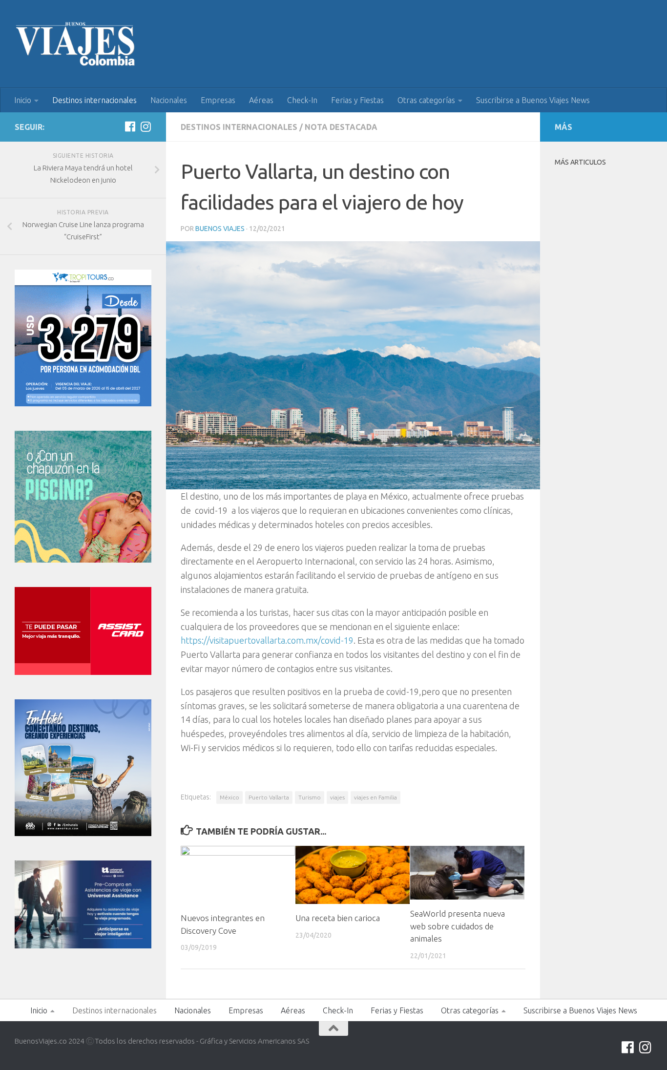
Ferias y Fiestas (357, 100)
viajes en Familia (375, 797)
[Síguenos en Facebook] (130, 126)
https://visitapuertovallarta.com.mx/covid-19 (267, 640)
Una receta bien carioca (337, 918)
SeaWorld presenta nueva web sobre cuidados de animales (457, 926)
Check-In (302, 100)
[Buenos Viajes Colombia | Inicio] (76, 44)
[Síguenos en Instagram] (145, 126)
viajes (337, 797)
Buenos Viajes (220, 228)
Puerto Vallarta (269, 797)
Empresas (218, 100)
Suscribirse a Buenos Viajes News (533, 100)
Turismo (309, 797)
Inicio (22, 100)
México (229, 797)
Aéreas (261, 100)
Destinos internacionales (94, 100)
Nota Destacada (341, 127)
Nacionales (168, 100)
